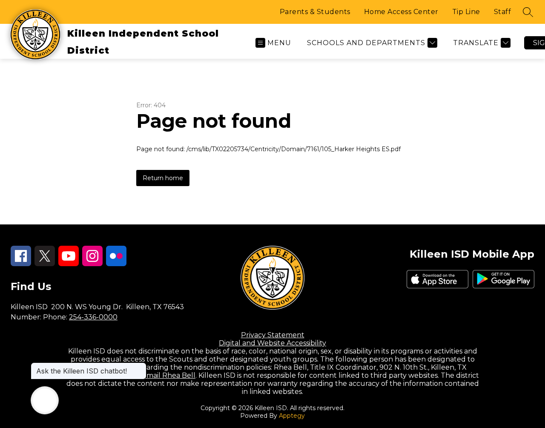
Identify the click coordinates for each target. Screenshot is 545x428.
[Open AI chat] (45, 400)
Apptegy (292, 415)
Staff (502, 12)
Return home (163, 178)
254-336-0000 (93, 317)
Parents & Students (315, 12)
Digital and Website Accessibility (272, 343)
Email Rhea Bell (168, 375)
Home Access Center (401, 12)
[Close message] (139, 366)
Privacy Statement (272, 335)
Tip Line (466, 12)
